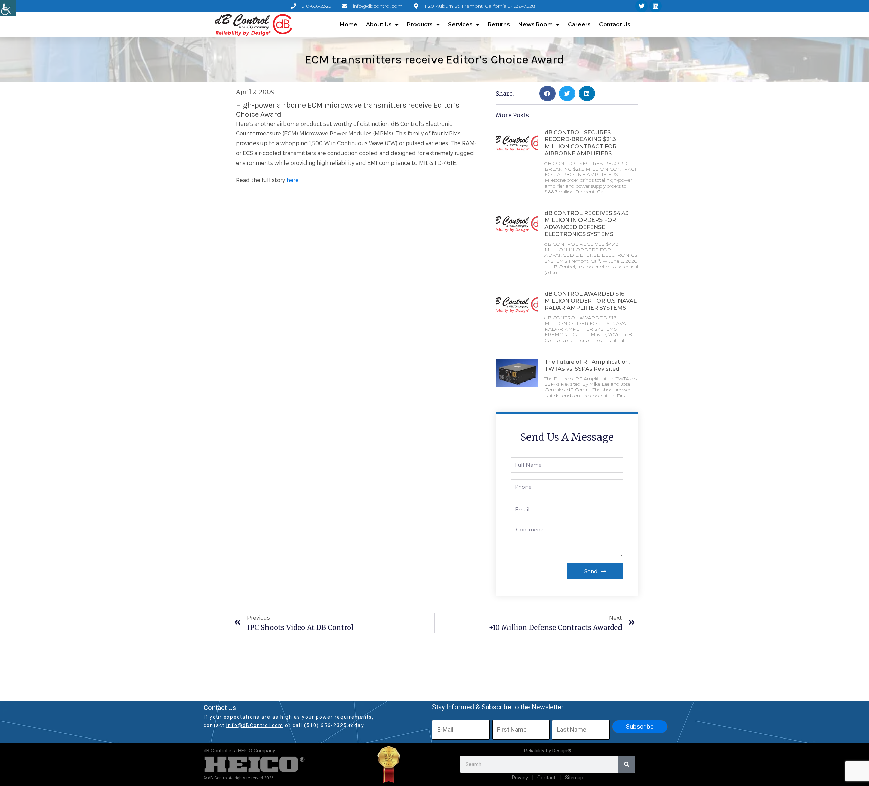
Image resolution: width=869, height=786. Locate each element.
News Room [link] (535, 24)
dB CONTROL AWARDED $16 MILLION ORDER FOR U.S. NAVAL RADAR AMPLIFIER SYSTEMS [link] (590, 301)
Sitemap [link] (574, 777)
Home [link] (348, 24)
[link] (8, 8)
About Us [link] (379, 24)
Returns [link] (499, 24)
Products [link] (420, 24)
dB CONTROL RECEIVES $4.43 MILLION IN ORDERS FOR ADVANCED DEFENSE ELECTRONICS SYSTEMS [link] (586, 223)
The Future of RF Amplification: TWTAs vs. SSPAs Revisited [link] (587, 365)
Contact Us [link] (614, 24)
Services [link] (460, 24)
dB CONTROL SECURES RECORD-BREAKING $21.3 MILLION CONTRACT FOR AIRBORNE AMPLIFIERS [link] (580, 143)
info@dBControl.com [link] (254, 725)
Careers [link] (579, 24)
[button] (547, 93)
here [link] (292, 180)
